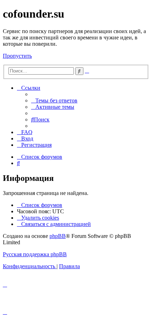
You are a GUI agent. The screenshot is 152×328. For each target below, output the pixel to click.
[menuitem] (54, 100)
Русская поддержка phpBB (35, 254)
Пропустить (17, 56)
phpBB (57, 236)
